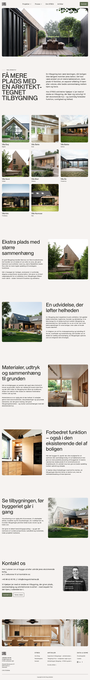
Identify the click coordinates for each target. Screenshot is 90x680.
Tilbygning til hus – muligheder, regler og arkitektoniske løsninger (65, 658)
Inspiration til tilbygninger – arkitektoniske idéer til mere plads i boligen (66, 656)
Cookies (79, 658)
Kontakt (37, 661)
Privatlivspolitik (81, 656)
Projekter (25, 4)
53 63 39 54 (70, 586)
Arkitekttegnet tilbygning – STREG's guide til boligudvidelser (63, 661)
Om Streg (37, 656)
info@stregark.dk (6, 659)
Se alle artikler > (51, 665)
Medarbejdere (39, 658)
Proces (37, 4)
